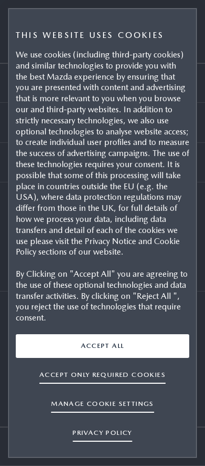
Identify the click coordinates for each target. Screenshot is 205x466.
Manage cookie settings (102, 403)
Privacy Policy (102, 432)
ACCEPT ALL (103, 346)
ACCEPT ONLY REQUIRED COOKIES (102, 374)
